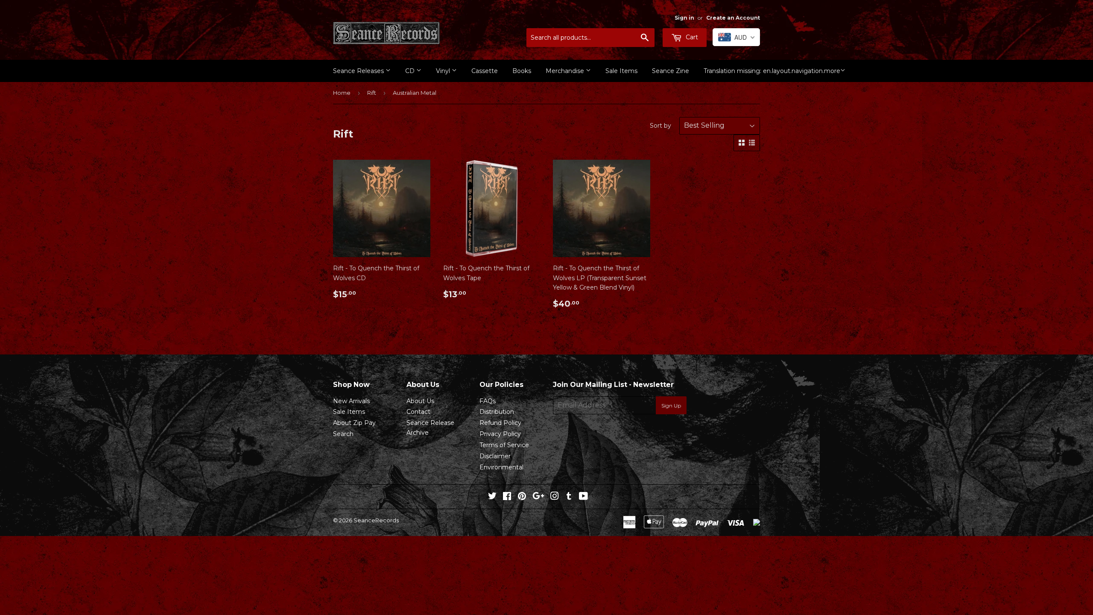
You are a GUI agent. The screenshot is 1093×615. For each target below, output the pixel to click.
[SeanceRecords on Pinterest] (521, 497)
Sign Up (671, 405)
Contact (418, 412)
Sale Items (621, 71)
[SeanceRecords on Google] (538, 497)
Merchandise (566, 71)
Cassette (484, 71)
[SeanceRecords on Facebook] (507, 497)
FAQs (487, 401)
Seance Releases (359, 71)
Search (343, 434)
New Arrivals (351, 401)
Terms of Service (504, 445)
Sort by (660, 125)
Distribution (496, 412)
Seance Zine (670, 71)
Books (521, 71)
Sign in (684, 18)
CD (410, 71)
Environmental (501, 467)
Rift (371, 92)
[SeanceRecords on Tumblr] (569, 497)
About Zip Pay (354, 423)
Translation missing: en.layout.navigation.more (772, 71)
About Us (420, 401)
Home (342, 92)
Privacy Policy (500, 434)
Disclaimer (495, 456)
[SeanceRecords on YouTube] (583, 497)
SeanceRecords (376, 520)
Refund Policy (500, 423)
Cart (691, 37)
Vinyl (444, 71)
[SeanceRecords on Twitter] (492, 497)
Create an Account (733, 18)
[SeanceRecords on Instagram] (554, 497)
